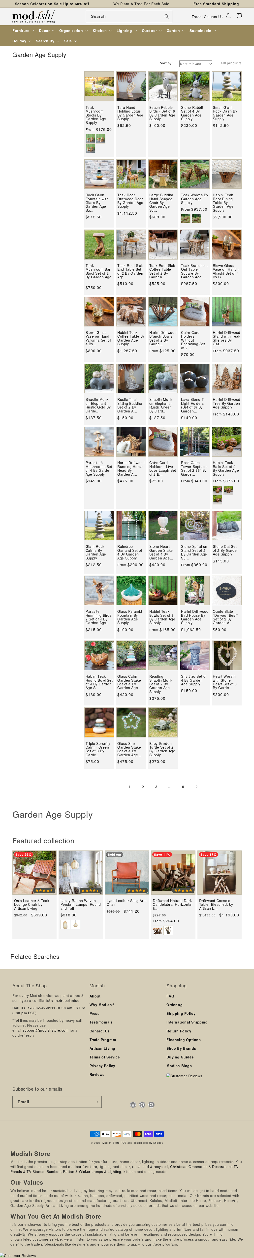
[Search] (166, 16)
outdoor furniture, (83, 1166)
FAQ (170, 996)
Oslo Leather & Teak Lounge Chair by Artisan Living (31, 904)
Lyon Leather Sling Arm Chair (127, 903)
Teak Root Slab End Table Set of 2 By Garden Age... (130, 271)
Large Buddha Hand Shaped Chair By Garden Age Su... (161, 202)
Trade (197, 16)
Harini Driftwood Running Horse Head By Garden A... (131, 468)
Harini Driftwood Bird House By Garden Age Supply (195, 617)
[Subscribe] (96, 1102)
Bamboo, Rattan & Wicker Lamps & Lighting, (85, 1171)
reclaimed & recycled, (150, 1166)
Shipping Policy (180, 1013)
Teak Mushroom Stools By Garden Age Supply (96, 115)
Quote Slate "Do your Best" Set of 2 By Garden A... (225, 617)
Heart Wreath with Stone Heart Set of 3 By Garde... (225, 682)
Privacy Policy (102, 1065)
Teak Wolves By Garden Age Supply (194, 199)
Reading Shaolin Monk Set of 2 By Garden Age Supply (160, 684)
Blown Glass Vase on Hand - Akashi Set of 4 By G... (226, 271)
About (95, 996)
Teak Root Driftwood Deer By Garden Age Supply (130, 200)
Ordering (174, 1004)
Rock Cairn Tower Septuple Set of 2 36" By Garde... (194, 468)
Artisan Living (102, 1048)
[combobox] (129, 16)
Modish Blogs (179, 1065)
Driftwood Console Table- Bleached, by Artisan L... (216, 904)
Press (95, 1013)
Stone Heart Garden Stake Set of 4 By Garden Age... (161, 552)
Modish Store (111, 1142)
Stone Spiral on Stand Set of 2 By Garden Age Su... (194, 552)
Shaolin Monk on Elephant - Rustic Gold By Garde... (98, 405)
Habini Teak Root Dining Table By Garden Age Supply (223, 202)
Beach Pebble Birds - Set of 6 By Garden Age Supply (162, 113)
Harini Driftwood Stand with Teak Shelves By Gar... (226, 338)
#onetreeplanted (65, 1000)
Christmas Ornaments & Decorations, (202, 1166)
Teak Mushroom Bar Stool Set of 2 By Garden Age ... (99, 273)
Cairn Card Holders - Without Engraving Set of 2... (193, 340)
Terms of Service (105, 1056)
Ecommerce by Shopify (148, 1142)
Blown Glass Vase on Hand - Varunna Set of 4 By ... (99, 338)
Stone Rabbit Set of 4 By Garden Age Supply (192, 113)
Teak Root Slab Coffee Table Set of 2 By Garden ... (162, 271)
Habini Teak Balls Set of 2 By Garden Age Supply (226, 468)
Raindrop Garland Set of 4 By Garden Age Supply (129, 552)
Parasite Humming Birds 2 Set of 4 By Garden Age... (99, 617)
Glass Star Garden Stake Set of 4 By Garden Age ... (129, 749)
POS (124, 1142)
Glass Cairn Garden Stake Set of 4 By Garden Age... (129, 682)
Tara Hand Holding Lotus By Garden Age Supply (130, 113)
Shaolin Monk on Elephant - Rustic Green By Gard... (160, 405)
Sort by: (166, 63)
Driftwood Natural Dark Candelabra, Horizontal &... (172, 904)
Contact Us (213, 16)
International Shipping (187, 1022)
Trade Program (103, 1039)
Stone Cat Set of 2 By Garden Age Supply (226, 550)
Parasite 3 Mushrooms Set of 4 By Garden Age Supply (99, 468)
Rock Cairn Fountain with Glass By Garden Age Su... (97, 202)
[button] (239, 15)
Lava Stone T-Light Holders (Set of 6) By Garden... (193, 405)
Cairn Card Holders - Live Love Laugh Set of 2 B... (162, 468)
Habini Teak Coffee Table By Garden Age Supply (131, 338)
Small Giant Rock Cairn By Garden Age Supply (225, 113)
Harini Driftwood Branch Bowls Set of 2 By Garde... (163, 338)
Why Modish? (102, 1004)
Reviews (97, 1074)
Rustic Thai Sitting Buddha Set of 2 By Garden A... (129, 405)
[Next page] (196, 786)
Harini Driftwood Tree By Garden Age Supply (226, 403)
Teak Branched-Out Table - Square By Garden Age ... (194, 271)
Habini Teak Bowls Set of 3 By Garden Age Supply (162, 617)
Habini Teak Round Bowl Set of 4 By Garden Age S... (99, 682)
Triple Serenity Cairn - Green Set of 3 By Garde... (98, 749)
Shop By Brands (181, 1048)
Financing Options (183, 1039)
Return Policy (178, 1030)
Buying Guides (180, 1056)
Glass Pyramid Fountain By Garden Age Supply (129, 617)
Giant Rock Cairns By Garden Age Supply (96, 552)
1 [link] (129, 786)
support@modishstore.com (46, 1030)
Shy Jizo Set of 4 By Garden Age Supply (194, 680)
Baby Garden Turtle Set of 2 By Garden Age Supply (162, 749)
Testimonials (101, 1022)
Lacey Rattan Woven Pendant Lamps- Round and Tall (81, 904)
